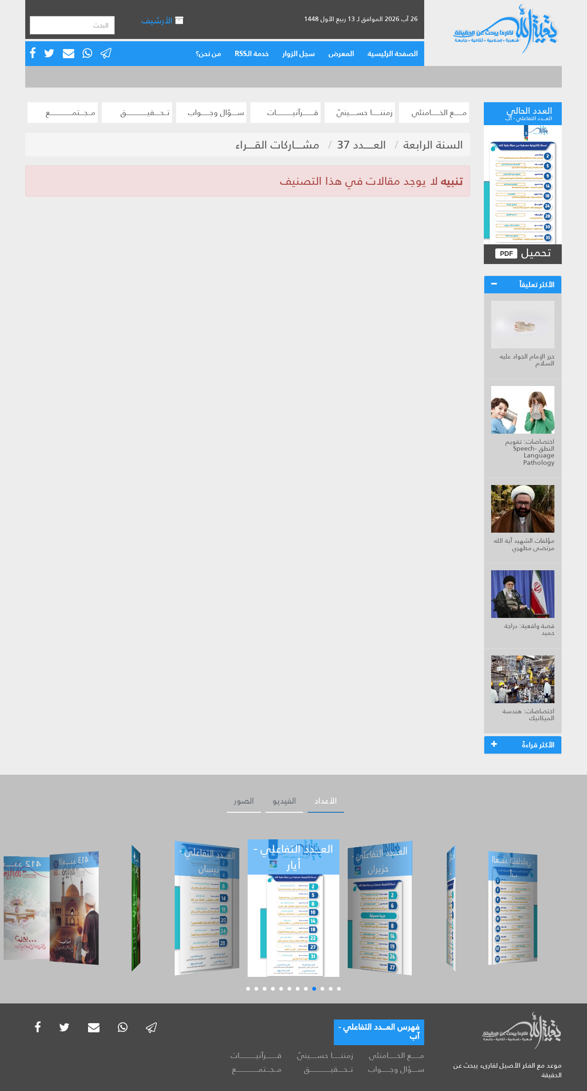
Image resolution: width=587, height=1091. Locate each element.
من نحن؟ (208, 53)
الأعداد (326, 800)
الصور (244, 800)
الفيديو (284, 800)
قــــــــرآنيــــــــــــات (292, 112)
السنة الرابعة (433, 145)
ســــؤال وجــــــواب (216, 112)
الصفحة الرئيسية (393, 53)
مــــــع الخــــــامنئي (439, 112)
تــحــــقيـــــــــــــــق (145, 112)
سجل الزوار (298, 53)
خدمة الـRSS (252, 53)
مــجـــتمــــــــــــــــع (70, 112)
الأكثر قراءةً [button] (538, 744)
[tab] (522, 284)
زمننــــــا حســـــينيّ (365, 112)
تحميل (534, 252)
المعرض (341, 53)
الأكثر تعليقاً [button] (537, 284)
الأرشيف (158, 20)
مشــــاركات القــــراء (277, 145)
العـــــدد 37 (361, 145)
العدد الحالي (528, 112)
